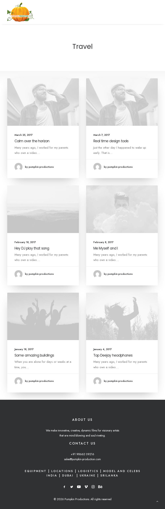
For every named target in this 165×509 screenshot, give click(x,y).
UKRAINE (88, 475)
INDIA (51, 475)
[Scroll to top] (157, 501)
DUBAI (68, 475)
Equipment (35, 471)
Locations (62, 471)
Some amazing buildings (34, 355)
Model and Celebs (121, 471)
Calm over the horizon (31, 141)
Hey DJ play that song (31, 248)
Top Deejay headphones (112, 355)
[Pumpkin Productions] (20, 12)
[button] (43, 102)
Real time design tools (110, 141)
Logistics (88, 471)
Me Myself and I (105, 248)
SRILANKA (109, 475)
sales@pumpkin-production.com (82, 459)
